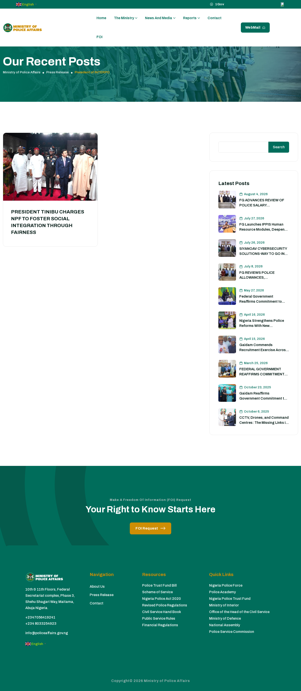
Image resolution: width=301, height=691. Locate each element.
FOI (99, 37)
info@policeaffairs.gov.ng (46, 633)
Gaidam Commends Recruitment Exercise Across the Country (263, 350)
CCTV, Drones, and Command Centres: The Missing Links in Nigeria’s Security (264, 422)
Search (279, 147)
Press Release (101, 595)
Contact (214, 18)
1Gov (219, 4)
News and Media (158, 18)
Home (101, 18)
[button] (27, 4)
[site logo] (23, 27)
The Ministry (124, 18)
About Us (97, 586)
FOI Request (147, 528)
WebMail (252, 27)
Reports (190, 18)
